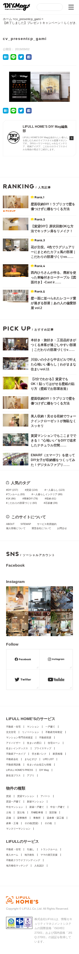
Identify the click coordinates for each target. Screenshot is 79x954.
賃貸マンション (25, 796)
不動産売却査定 (53, 732)
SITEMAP (25, 524)
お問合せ (62, 528)
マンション (33, 726)
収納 (51, 498)
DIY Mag (44, 770)
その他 (48, 823)
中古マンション (14, 807)
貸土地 (21, 812)
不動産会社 (12, 759)
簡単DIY (31, 498)
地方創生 (29, 855)
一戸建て (50, 726)
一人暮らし (55, 490)
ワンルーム (16, 494)
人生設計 (39, 865)
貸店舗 (53, 812)
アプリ (30, 775)
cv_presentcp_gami (28, 19)
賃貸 (32, 490)
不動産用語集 (13, 764)
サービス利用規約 (47, 524)
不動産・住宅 (13, 726)
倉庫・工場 (12, 823)
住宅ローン (54, 743)
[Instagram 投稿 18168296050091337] (17, 598)
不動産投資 (45, 737)
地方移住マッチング (17, 865)
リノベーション (30, 732)
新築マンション (35, 801)
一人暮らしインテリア (47, 494)
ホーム (7, 19)
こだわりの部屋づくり (22, 503)
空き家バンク (39, 754)
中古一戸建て (57, 807)
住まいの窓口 (34, 743)
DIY (12, 490)
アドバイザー (13, 743)
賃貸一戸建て (13, 801)
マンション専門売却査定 (19, 737)
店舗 (8, 818)
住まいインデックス (17, 748)
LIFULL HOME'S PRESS (19, 770)
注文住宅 (11, 732)
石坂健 (51, 503)
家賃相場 (57, 754)
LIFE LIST (48, 759)
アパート (45, 796)
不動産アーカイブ (16, 754)
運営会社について (41, 528)
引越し (30, 849)
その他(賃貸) (31, 823)
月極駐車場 (37, 812)
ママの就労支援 (49, 855)
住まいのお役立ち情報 (39, 764)
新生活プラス (13, 775)
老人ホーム (12, 855)
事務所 (37, 818)
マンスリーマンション (18, 828)
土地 (8, 812)
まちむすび (31, 759)
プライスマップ (42, 748)
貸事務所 (22, 818)
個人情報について (16, 528)
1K (11, 498)
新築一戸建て (36, 807)
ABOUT (10, 524)
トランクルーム (49, 849)
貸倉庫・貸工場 (55, 818)
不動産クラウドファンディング (23, 860)
